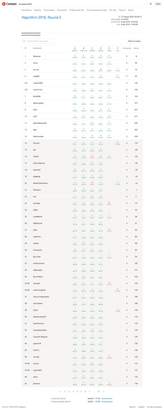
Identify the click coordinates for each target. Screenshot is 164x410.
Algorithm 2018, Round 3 (41, 17)
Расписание (62, 10)
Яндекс (22, 407)
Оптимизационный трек (97, 10)
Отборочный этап (76, 10)
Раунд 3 (122, 10)
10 (99, 391)
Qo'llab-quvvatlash (154, 407)
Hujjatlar (141, 407)
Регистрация (49, 10)
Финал (131, 10)
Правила (37, 10)
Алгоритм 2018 (25, 4)
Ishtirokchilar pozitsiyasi (31, 35)
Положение (26, 10)
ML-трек (112, 10)
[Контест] (9, 4)
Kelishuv (132, 407)
